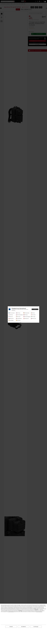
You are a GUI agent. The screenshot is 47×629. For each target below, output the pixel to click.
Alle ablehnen (23, 626)
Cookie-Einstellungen (11, 611)
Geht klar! (11, 626)
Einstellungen (36, 626)
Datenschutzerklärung (39, 611)
